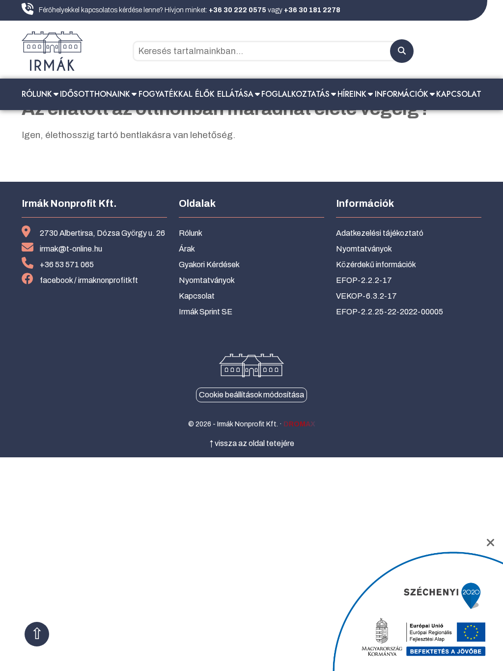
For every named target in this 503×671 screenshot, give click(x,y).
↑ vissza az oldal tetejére (251, 443)
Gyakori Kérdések (209, 264)
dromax (299, 424)
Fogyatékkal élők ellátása (196, 94)
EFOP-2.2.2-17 (364, 280)
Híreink (351, 94)
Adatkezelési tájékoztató (379, 233)
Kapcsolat (458, 94)
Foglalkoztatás (295, 94)
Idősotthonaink (95, 94)
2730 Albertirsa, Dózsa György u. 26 (102, 233)
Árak (187, 249)
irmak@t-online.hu (71, 249)
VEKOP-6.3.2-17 (366, 296)
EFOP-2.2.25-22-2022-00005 (389, 312)
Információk (401, 94)
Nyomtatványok (207, 280)
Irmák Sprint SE (205, 312)
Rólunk (37, 94)
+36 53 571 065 (67, 264)
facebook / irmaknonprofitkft (89, 280)
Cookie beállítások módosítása (251, 395)
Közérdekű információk (376, 264)
